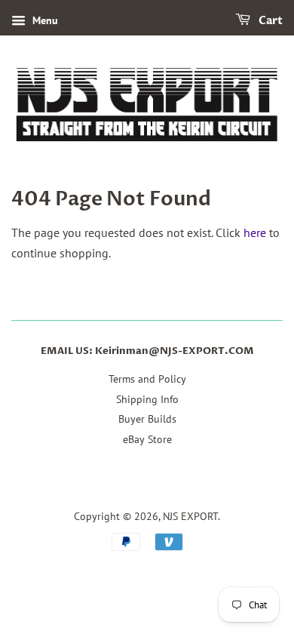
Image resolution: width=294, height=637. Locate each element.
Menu (43, 20)
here (254, 232)
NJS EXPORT (190, 516)
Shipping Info (147, 399)
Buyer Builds (147, 419)
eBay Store (147, 439)
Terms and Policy (147, 379)
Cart (269, 21)
